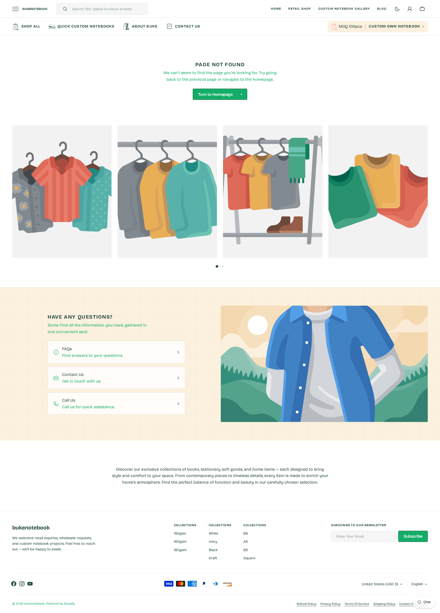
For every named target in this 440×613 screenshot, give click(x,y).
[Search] (63, 9)
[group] (62, 191)
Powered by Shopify (60, 603)
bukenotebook (34, 603)
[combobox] (108, 9)
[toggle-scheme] (397, 9)
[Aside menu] (17, 9)
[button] (422, 9)
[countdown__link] (378, 26)
